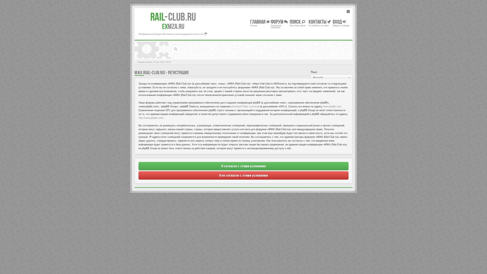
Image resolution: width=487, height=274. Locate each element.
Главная (258, 22)
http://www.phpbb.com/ (151, 117)
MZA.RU (173, 26)
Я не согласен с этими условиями (243, 175)
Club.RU (173, 17)
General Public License (245, 106)
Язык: (314, 71)
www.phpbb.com (332, 106)
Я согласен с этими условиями (243, 166)
